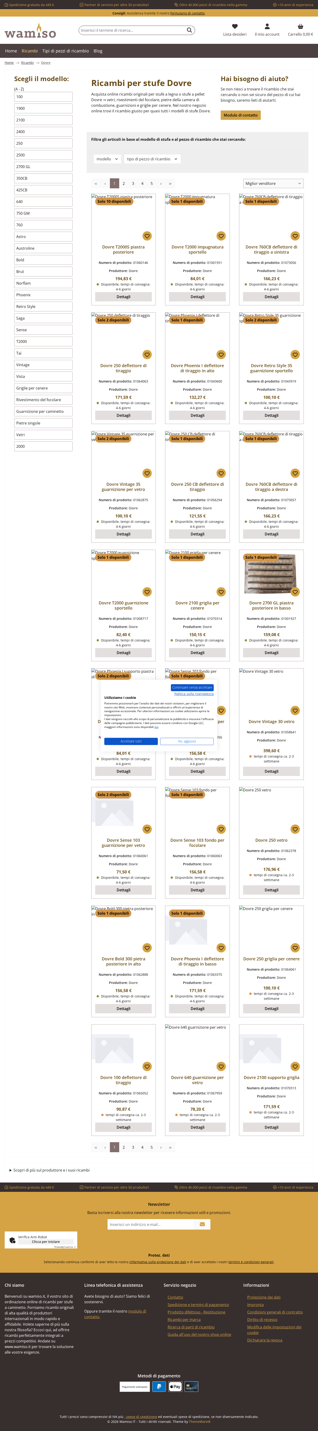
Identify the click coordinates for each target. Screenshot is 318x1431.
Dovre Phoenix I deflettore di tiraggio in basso (197, 961)
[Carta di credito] (191, 1386)
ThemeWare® (200, 1421)
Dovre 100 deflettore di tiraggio (123, 1080)
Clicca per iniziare (46, 1241)
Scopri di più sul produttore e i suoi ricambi (52, 1170)
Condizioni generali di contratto (275, 1312)
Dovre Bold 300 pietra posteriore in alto (123, 961)
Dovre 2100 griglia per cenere (198, 605)
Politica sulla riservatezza (194, 694)
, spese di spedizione (140, 1416)
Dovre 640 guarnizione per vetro (197, 1080)
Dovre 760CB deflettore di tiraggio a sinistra (271, 249)
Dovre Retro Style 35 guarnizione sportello (271, 368)
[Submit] (202, 1224)
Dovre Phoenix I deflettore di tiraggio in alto (197, 368)
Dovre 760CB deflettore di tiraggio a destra (271, 487)
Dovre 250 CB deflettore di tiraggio (197, 487)
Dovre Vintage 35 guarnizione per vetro (123, 487)
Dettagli (123, 296)
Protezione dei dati (264, 1297)
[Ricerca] (189, 30)
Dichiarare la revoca (264, 1340)
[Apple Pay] (175, 1386)
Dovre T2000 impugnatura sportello (197, 249)
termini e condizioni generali (251, 1262)
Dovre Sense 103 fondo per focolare (197, 843)
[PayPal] (159, 1386)
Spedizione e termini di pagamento (198, 1304)
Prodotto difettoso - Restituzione (196, 1312)
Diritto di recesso (262, 1319)
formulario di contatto (187, 13)
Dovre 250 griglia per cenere (271, 958)
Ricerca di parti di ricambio (191, 1327)
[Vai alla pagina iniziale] (30, 30)
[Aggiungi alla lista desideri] (147, 236)
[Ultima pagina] (170, 183)
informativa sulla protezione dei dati (157, 1262)
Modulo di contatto (241, 115)
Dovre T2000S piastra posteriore (123, 249)
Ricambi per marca (184, 1319)
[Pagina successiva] (161, 183)
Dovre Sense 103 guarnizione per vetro (123, 843)
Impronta (255, 1304)
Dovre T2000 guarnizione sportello (123, 605)
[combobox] (131, 30)
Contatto (175, 1297)
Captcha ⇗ (65, 1246)
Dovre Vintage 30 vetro (271, 721)
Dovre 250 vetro (271, 840)
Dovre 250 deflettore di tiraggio (123, 368)
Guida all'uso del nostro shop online (199, 1334)
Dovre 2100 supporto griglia (271, 1077)
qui (156, 727)
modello (104, 159)
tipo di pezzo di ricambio (149, 159)
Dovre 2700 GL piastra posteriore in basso (271, 605)
